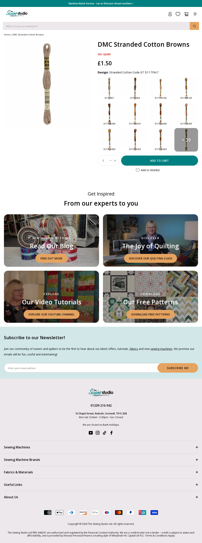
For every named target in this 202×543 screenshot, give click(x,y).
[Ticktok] (105, 434)
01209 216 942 (101, 405)
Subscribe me (178, 368)
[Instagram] (98, 434)
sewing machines (161, 349)
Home (7, 34)
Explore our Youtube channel (52, 314)
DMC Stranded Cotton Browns (28, 34)
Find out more (51, 258)
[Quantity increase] (115, 160)
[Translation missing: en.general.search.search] (194, 26)
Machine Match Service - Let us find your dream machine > (101, 3)
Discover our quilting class (150, 258)
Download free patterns (150, 314)
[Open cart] (186, 14)
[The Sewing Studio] (17, 18)
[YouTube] (91, 434)
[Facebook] (111, 434)
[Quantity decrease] (110, 160)
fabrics (134, 349)
